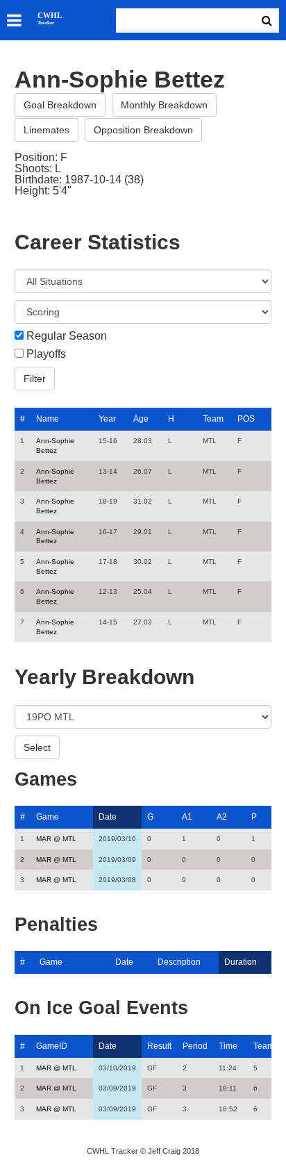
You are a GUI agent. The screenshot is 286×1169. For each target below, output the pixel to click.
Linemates (46, 129)
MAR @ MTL (56, 839)
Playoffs (46, 354)
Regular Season (66, 336)
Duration (240, 962)
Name (47, 419)
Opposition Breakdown (143, 129)
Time (228, 1046)
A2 (222, 817)
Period (195, 1046)
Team (213, 419)
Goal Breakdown (60, 104)
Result (159, 1046)
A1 (187, 817)
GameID (51, 1046)
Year (107, 419)
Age (141, 419)
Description (179, 962)
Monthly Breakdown (164, 104)
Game (47, 817)
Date (108, 817)
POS (246, 419)
